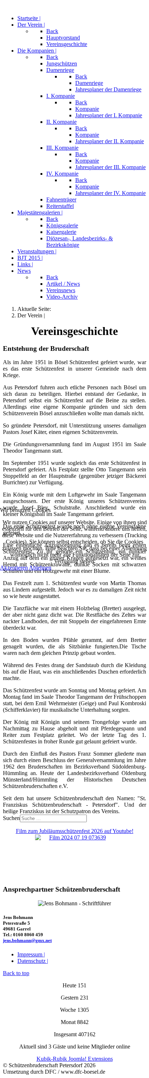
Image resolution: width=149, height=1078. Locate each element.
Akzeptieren (14, 568)
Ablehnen (40, 568)
